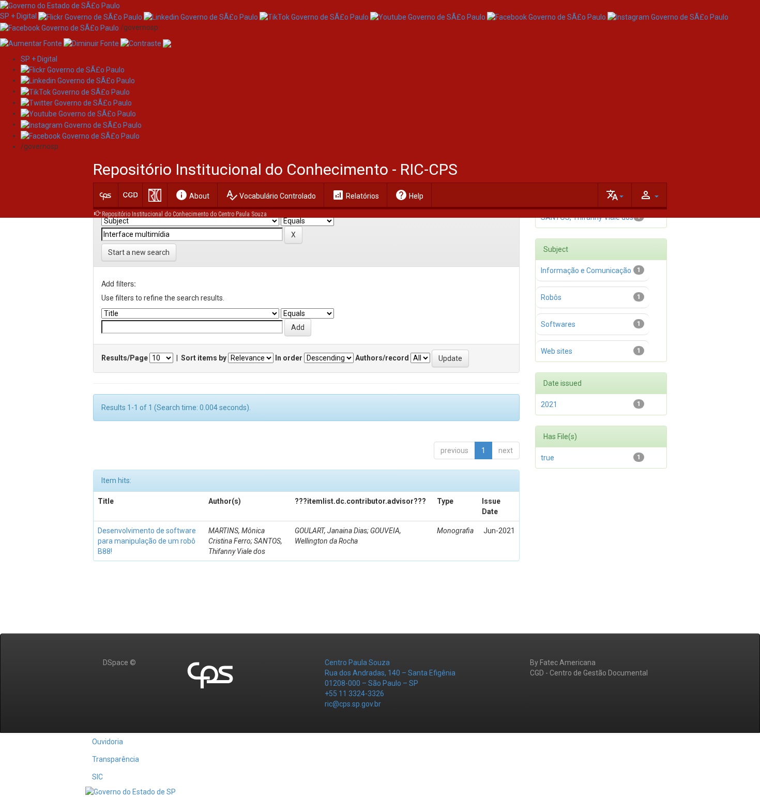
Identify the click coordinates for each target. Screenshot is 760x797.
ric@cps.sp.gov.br (353, 704)
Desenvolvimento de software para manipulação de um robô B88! (147, 541)
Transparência (115, 759)
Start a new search (139, 252)
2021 (549, 404)
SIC (97, 777)
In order (288, 358)
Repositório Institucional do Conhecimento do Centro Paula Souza (184, 214)
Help (409, 195)
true (547, 458)
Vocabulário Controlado (270, 195)
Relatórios (355, 195)
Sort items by (203, 358)
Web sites (556, 351)
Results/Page (124, 358)
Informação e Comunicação (586, 270)
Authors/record (382, 358)
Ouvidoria (107, 742)
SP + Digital (18, 16)
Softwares (558, 324)
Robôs (551, 297)
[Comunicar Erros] (167, 43)
